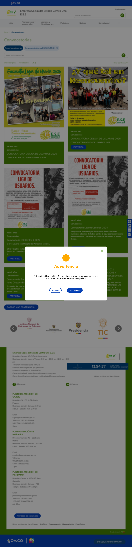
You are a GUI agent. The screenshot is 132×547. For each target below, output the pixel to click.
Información (75, 290)
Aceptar (55, 290)
